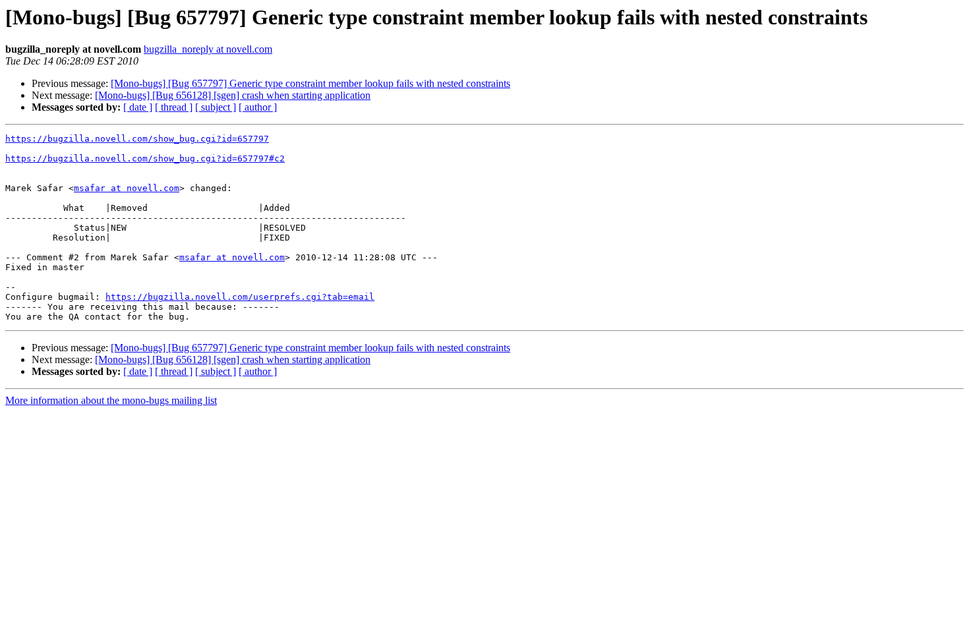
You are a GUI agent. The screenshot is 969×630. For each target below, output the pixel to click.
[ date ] (137, 107)
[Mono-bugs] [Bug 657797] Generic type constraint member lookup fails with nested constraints (310, 83)
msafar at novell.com (126, 188)
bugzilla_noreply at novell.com (208, 49)
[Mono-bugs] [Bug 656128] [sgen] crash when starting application (232, 95)
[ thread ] (173, 107)
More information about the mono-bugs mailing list (111, 400)
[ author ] (258, 107)
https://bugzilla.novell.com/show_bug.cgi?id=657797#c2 (145, 158)
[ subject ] (215, 107)
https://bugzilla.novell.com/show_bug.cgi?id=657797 (137, 139)
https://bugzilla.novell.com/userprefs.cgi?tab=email (239, 297)
